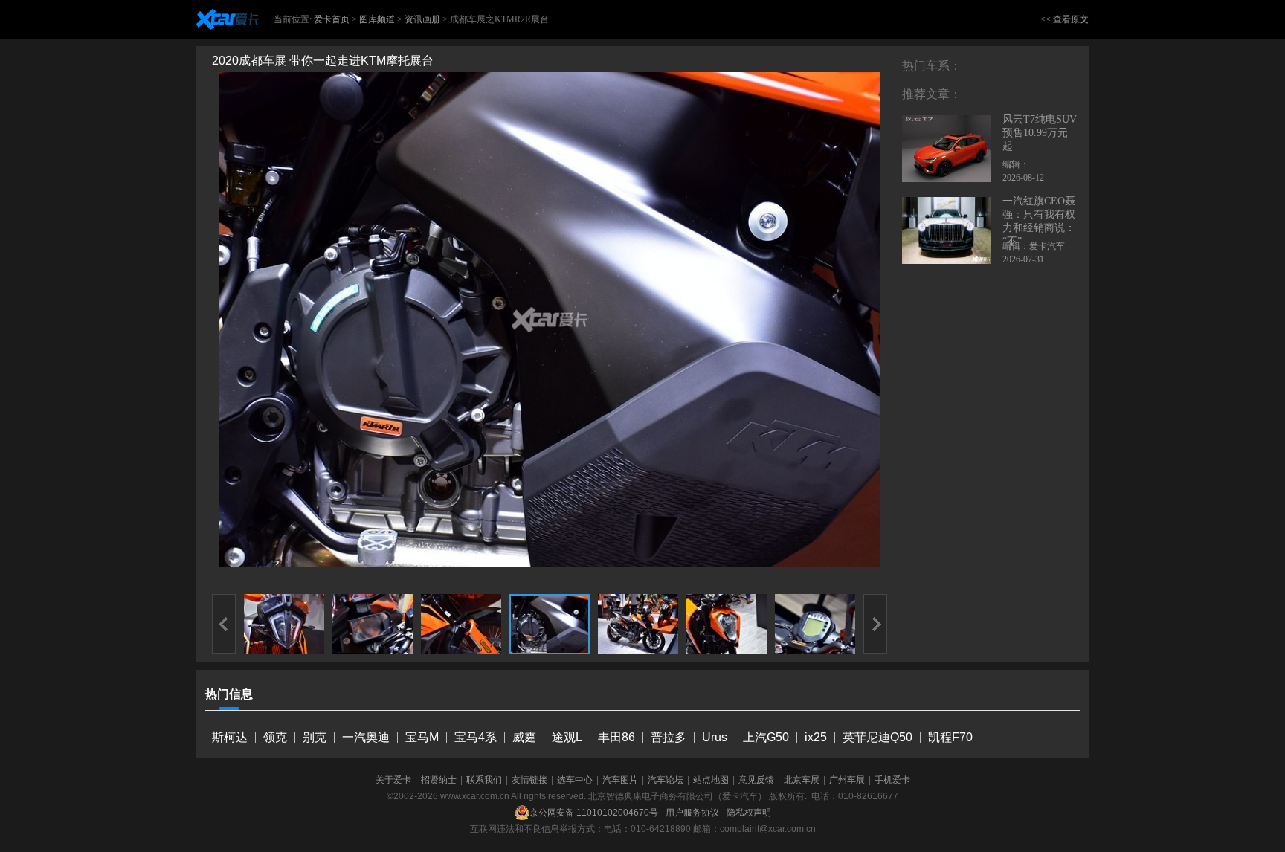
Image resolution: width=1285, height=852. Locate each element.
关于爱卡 (393, 780)
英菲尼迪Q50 (877, 737)
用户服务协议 (692, 812)
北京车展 (801, 780)
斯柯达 (230, 737)
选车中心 (575, 780)
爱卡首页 (332, 19)
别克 (314, 737)
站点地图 (711, 780)
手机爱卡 (892, 780)
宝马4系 (475, 737)
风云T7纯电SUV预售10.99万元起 (1039, 133)
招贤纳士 (439, 780)
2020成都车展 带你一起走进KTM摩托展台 (323, 60)
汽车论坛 (665, 780)
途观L (567, 737)
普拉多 (668, 737)
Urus (714, 737)
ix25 (816, 737)
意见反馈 (756, 780)
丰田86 (616, 737)
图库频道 (377, 19)
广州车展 (847, 780)
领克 (275, 737)
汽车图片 (620, 780)
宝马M (422, 737)
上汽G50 (766, 737)
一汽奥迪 (366, 737)
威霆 (524, 737)
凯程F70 (950, 737)
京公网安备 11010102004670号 (593, 812)
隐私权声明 (749, 812)
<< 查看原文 (1064, 19)
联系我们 (484, 780)
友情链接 (529, 780)
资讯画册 (422, 19)
